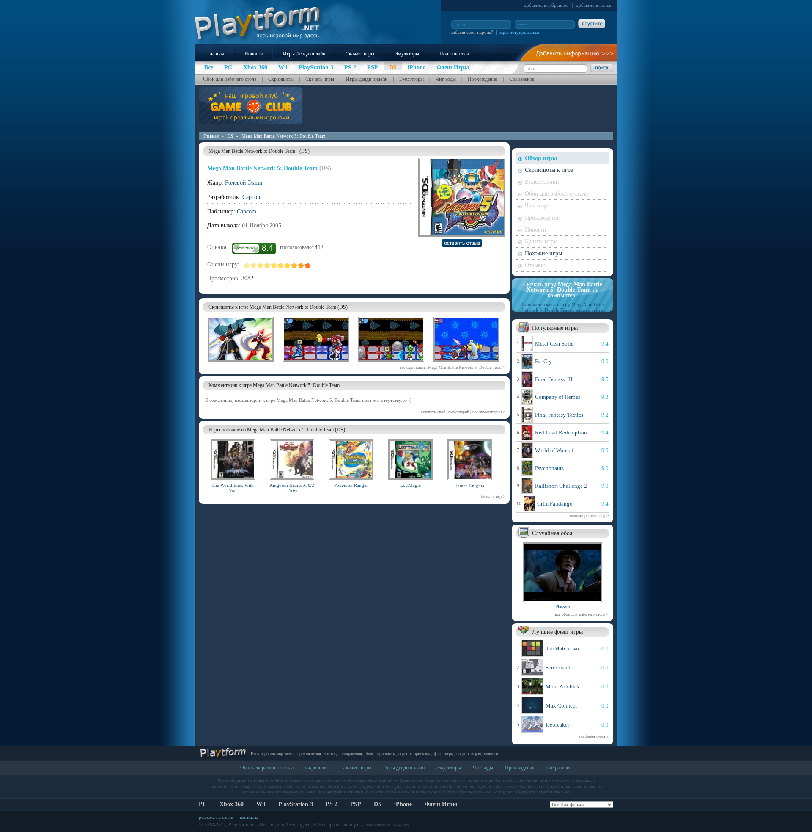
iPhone (403, 804)
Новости (253, 54)
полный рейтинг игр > (589, 515)
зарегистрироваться (519, 32)
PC (203, 804)
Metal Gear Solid (554, 343)
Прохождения (482, 79)
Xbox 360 (231, 804)
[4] (267, 265)
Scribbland (558, 667)
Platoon (562, 606)
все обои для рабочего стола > (582, 614)
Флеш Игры (441, 804)
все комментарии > (488, 411)
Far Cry (543, 361)
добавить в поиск (593, 5)
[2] (253, 265)
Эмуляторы (407, 54)
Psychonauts (549, 468)
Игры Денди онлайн (304, 54)
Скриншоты (281, 79)
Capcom (252, 197)
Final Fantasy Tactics (559, 415)
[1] (247, 265)
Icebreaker (557, 724)
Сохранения (522, 79)
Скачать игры (360, 54)
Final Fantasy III (553, 379)
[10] (307, 265)
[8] (294, 265)
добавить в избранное (546, 5)
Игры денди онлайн (366, 79)
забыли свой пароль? (472, 32)
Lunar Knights (469, 485)
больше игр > (493, 496)
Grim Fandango (555, 503)
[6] (280, 265)
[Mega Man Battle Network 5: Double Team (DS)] (241, 362)
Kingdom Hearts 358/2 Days (291, 488)
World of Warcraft (555, 450)
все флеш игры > (594, 737)
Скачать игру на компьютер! (562, 290)
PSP (355, 804)
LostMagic (410, 485)
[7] (287, 265)
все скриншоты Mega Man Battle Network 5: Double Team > (452, 367)
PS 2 (331, 804)
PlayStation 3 (295, 804)
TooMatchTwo (562, 648)
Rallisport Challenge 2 (561, 486)
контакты (249, 817)
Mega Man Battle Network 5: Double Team (283, 135)
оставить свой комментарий (445, 411)
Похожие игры (543, 253)
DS (230, 135)
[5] (274, 265)
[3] (260, 265)
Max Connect (561, 705)
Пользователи (454, 54)
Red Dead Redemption (561, 432)
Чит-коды (446, 79)
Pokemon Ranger (351, 485)
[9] (301, 265)
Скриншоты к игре (549, 170)
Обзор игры (541, 158)
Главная (215, 54)
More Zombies (562, 686)
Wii (261, 804)
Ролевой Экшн (244, 183)
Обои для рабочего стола (229, 79)
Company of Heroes (557, 397)
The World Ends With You (232, 488)
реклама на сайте (216, 817)
